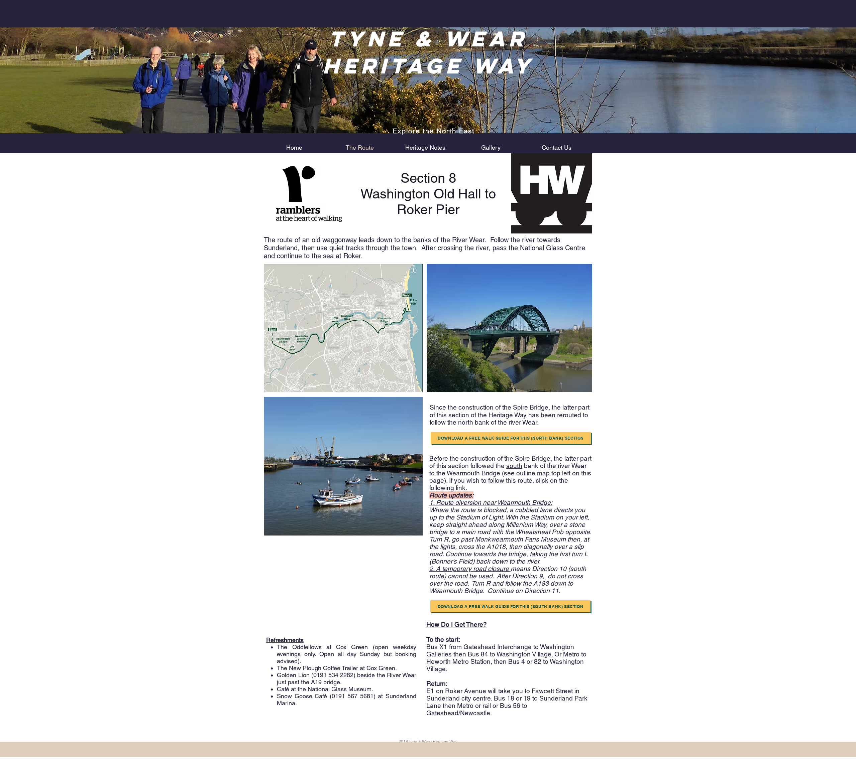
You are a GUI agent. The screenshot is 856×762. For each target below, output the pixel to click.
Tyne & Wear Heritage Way (428, 52)
